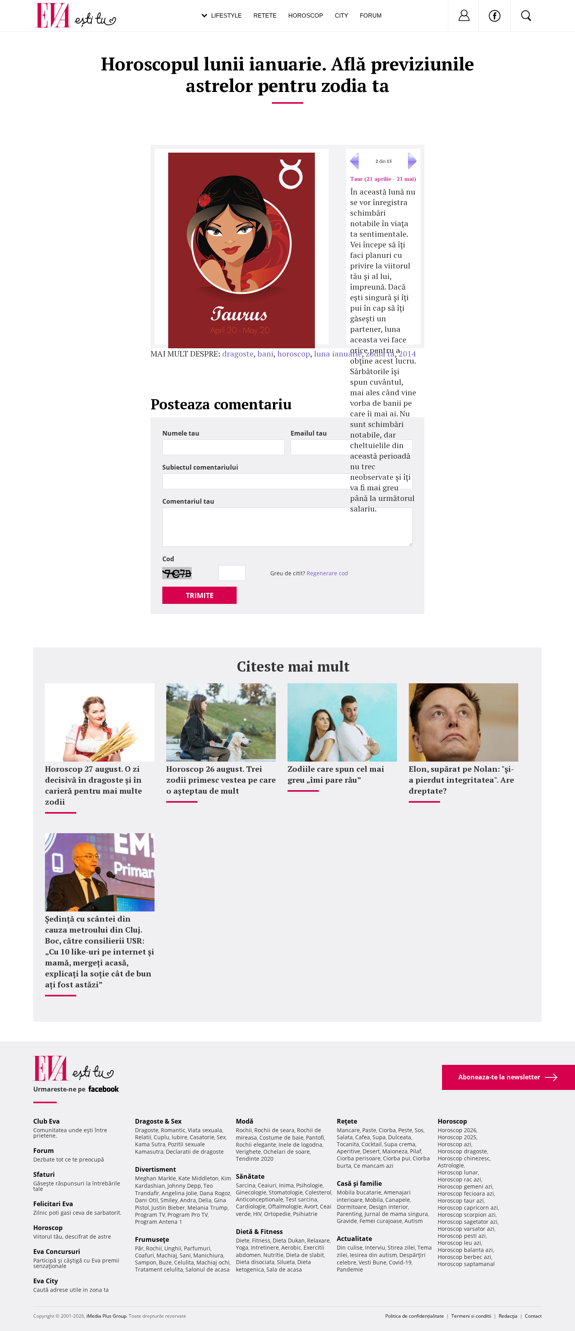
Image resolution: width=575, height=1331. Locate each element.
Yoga (242, 1247)
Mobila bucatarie (359, 1192)
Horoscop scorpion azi (467, 1214)
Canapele (397, 1199)
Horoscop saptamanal (466, 1264)
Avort (311, 1206)
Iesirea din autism (373, 1255)
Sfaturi (44, 1174)
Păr (139, 1248)
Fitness (261, 1240)
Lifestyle (226, 15)
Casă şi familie (359, 1183)
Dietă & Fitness (259, 1231)
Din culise (350, 1247)
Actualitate (354, 1238)
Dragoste (146, 1130)
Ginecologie (251, 1192)
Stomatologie (286, 1192)
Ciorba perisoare (359, 1158)
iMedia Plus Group (106, 1316)
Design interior (388, 1206)
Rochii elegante (256, 1144)
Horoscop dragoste (462, 1151)
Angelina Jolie (179, 1193)
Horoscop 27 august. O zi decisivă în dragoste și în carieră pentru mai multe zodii (93, 785)
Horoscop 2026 (457, 1130)
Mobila (374, 1199)
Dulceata (399, 1137)
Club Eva (46, 1121)
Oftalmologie (285, 1206)
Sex (221, 1137)
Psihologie (309, 1185)
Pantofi (315, 1137)
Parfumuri (197, 1248)
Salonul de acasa (207, 1269)
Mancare (348, 1130)
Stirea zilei (401, 1247)
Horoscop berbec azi (464, 1257)
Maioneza (395, 1151)
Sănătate (250, 1176)
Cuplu (161, 1137)
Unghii (172, 1248)
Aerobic (291, 1247)
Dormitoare (352, 1206)
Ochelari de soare (286, 1151)
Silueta (286, 1262)
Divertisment (155, 1169)
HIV (257, 1214)
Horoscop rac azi (459, 1179)
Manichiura (208, 1255)
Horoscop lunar (458, 1172)
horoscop (293, 353)
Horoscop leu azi (459, 1242)
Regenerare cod (327, 573)
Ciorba (387, 1130)
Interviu (375, 1247)
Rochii (154, 1248)
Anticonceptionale (259, 1199)
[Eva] (57, 9)
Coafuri (144, 1255)
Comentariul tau (188, 501)
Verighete (248, 1151)
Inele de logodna (300, 1144)
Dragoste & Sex (158, 1121)
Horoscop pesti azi (462, 1235)
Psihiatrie (305, 1214)
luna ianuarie (338, 353)
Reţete (347, 1121)
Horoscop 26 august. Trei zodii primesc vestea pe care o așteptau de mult (221, 780)
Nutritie (273, 1255)
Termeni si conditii (471, 1316)
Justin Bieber (168, 1207)
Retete (265, 15)
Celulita (184, 1262)
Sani (185, 1255)
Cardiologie (251, 1206)
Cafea (362, 1137)
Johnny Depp (184, 1185)
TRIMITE (200, 595)
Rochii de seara (274, 1130)
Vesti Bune (372, 1262)
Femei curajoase (380, 1221)
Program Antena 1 (158, 1221)
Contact (533, 1316)
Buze (165, 1262)
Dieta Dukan (289, 1240)
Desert (371, 1151)
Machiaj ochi (213, 1262)
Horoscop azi (454, 1144)
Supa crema (399, 1144)
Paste (369, 1130)
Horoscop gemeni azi (465, 1186)
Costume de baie (281, 1137)
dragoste (237, 353)
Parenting (349, 1214)
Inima (286, 1185)
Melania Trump (207, 1207)
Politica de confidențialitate (414, 1316)
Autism (413, 1221)
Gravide (347, 1221)
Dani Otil (146, 1200)
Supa (379, 1137)
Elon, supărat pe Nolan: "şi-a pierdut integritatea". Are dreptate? (461, 780)
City (341, 15)
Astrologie (451, 1165)
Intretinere (265, 1247)
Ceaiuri (267, 1185)
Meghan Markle (155, 1178)
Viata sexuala (205, 1130)
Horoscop (305, 15)
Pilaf (415, 1151)
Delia (205, 1200)
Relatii (143, 1137)
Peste (405, 1130)
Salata (345, 1137)
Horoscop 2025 (457, 1137)
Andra (188, 1200)
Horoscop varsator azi (466, 1228)
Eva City (45, 1281)
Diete (243, 1240)
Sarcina (245, 1185)
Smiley (169, 1200)
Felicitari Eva (53, 1204)
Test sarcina (301, 1199)
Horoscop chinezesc (464, 1158)
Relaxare (318, 1240)
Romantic (173, 1130)
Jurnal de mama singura (396, 1214)
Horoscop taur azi (461, 1200)
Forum (371, 15)
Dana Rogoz (214, 1193)
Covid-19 (400, 1262)
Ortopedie (277, 1214)
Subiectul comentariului (200, 467)
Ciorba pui (396, 1158)
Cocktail (371, 1144)
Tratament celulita (159, 1269)
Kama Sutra (150, 1144)
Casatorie (202, 1137)
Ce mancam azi (374, 1165)
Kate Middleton (198, 1178)
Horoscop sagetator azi (468, 1221)
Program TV (150, 1214)
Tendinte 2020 (254, 1158)
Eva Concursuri (56, 1251)
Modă (244, 1121)
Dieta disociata (255, 1262)
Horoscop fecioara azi (466, 1193)
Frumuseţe (152, 1239)
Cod (168, 559)
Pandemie (350, 1269)
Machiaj (166, 1255)
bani (265, 353)
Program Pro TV (187, 1214)
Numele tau (180, 433)
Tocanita (348, 1144)
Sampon (145, 1262)
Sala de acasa (284, 1269)
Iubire (179, 1137)
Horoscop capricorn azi (468, 1207)
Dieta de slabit (305, 1255)
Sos (419, 1130)
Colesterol (318, 1192)
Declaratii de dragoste (195, 1151)
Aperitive (348, 1151)
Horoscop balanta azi (465, 1250)
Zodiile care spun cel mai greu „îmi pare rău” (336, 774)
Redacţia (508, 1316)
